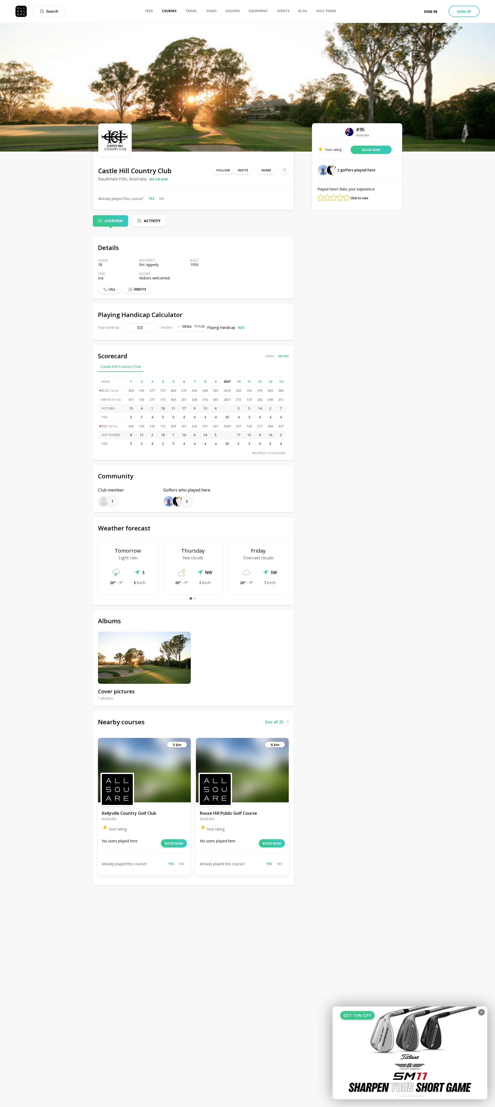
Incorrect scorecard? (269, 453)
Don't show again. (411, 1095)
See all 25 (274, 722)
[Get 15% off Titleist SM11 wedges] (410, 1052)
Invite (243, 170)
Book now (174, 843)
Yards (269, 356)
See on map (158, 179)
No (161, 198)
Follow (223, 170)
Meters (283, 356)
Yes (151, 198)
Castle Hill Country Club (121, 366)
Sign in (430, 11)
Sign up (464, 11)
